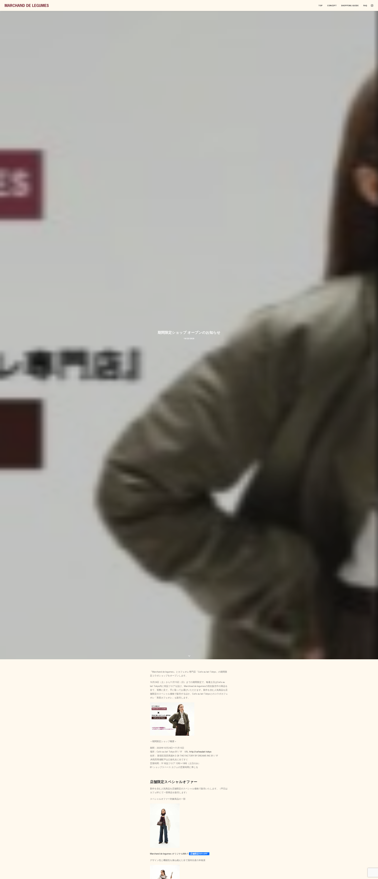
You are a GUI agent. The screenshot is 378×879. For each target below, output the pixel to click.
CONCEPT (332, 5)
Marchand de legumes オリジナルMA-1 (169, 853)
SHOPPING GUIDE (350, 5)
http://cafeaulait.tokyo (200, 751)
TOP (320, 5)
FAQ (365, 5)
